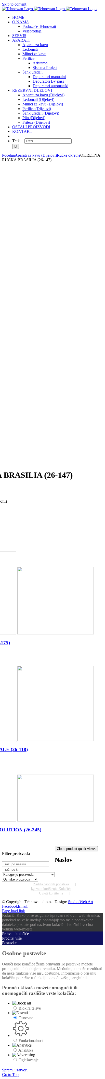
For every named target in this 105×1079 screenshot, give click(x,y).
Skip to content (14, 4)
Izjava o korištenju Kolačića (51, 889)
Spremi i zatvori (15, 1070)
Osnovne (26, 1018)
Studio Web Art (80, 902)
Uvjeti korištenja (51, 893)
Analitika (25, 1050)
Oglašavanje (28, 1060)
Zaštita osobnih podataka (51, 884)
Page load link (13, 911)
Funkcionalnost (31, 1040)
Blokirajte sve (30, 1008)
